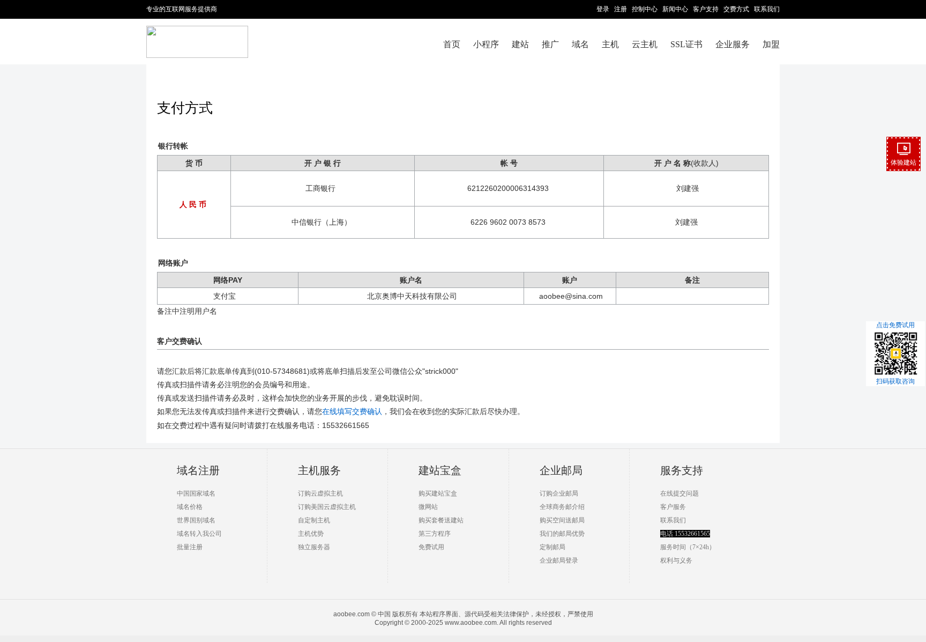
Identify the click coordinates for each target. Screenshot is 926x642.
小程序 (486, 44)
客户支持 (706, 9)
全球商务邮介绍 (562, 507)
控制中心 (645, 9)
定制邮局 (552, 547)
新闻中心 (675, 9)
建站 (520, 44)
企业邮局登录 (559, 560)
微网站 (428, 507)
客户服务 (673, 507)
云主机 (645, 44)
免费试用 (431, 547)
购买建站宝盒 (438, 493)
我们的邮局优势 (562, 533)
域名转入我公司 (199, 533)
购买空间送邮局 (562, 520)
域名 (580, 44)
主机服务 (319, 470)
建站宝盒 (440, 470)
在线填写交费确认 (352, 411)
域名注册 (198, 470)
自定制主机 (314, 520)
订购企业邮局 (559, 493)
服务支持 (681, 470)
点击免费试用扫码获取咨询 (895, 353)
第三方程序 (435, 533)
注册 (620, 9)
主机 (610, 44)
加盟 (771, 44)
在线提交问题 (679, 493)
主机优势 (311, 533)
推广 (550, 44)
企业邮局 (561, 470)
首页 (451, 44)
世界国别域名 (196, 520)
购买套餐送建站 (441, 520)
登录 (602, 9)
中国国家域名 (196, 493)
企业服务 (732, 44)
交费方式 (736, 9)
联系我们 (767, 9)
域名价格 (190, 507)
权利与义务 (676, 560)
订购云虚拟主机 (320, 493)
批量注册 (190, 547)
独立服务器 (314, 547)
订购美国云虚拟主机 (327, 507)
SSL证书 (686, 44)
